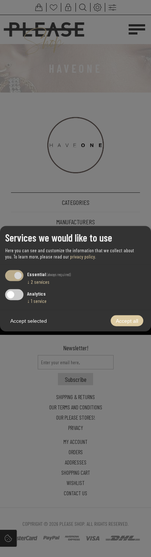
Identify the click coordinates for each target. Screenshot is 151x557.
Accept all (127, 320)
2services (38, 282)
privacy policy (82, 256)
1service (37, 300)
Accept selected (28, 320)
